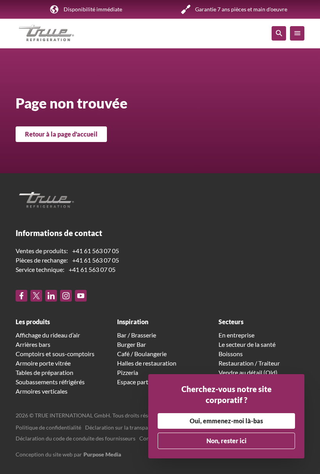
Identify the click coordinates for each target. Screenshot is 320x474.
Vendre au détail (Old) (248, 372)
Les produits (33, 321)
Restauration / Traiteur (249, 363)
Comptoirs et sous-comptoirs (55, 353)
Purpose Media (102, 454)
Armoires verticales (42, 391)
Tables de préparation (44, 372)
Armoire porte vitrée (43, 363)
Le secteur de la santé (247, 344)
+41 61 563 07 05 (95, 250)
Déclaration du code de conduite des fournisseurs (75, 438)
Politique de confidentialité (48, 427)
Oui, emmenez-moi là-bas (226, 420)
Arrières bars (33, 344)
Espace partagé (137, 381)
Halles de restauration (146, 363)
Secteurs (231, 321)
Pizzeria (127, 372)
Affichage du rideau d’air (48, 335)
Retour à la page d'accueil (61, 134)
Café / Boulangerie (142, 353)
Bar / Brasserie (136, 335)
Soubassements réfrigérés (50, 381)
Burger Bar (131, 344)
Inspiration (132, 321)
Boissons (231, 353)
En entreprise (236, 335)
